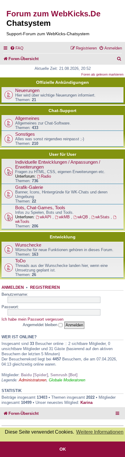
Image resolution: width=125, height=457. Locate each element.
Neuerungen (27, 90)
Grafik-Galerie (29, 187)
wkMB (65, 217)
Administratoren (32, 380)
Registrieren (45, 287)
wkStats (103, 217)
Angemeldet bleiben (41, 324)
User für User (62, 154)
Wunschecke (28, 245)
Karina (86, 402)
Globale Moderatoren (67, 380)
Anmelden (13, 287)
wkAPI (46, 217)
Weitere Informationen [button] (99, 432)
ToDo (20, 260)
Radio (46, 176)
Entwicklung (63, 236)
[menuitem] (16, 48)
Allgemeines (27, 118)
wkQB (83, 217)
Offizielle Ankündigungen (62, 82)
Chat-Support (62, 110)
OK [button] (62, 449)
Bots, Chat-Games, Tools (40, 207)
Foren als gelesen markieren (102, 74)
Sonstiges (25, 134)
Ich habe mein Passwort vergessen (32, 319)
